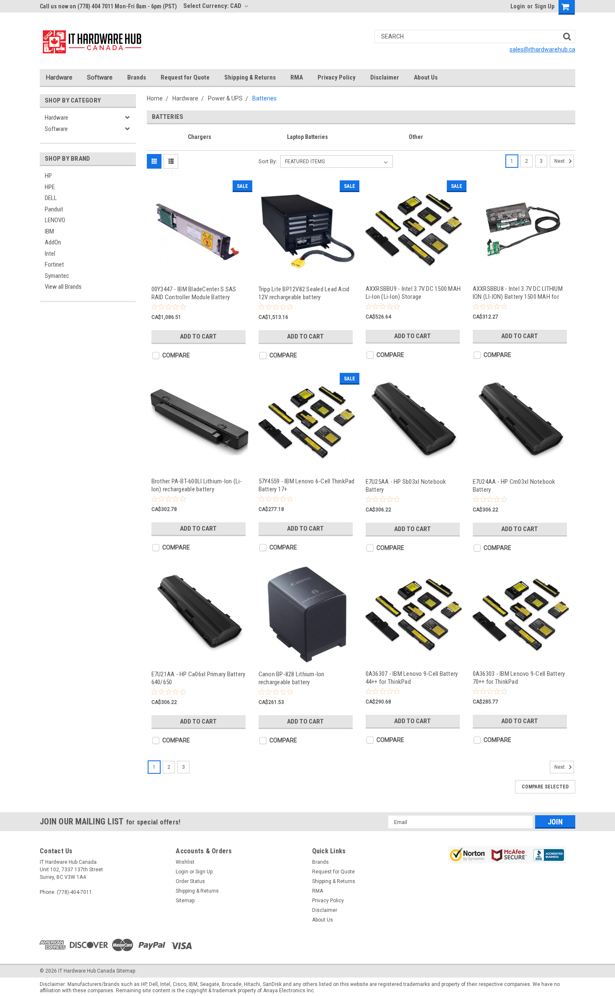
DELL (51, 198)
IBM (49, 231)
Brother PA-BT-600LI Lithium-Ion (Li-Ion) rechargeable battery (196, 485)
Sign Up (544, 6)
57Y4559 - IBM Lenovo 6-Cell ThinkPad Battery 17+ (307, 485)
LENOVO (55, 220)
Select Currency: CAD (213, 6)
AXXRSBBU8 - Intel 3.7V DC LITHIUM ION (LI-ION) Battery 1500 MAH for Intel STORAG (518, 292)
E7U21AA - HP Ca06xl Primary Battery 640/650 (198, 678)
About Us (426, 77)
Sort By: (268, 161)
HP (48, 176)
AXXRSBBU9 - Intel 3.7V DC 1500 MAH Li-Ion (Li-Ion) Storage (413, 292)
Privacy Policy (337, 77)
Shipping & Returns (250, 77)
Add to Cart (198, 336)
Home (155, 98)
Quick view (199, 271)
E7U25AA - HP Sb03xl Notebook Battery (406, 485)
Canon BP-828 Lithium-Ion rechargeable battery (292, 678)
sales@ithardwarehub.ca (542, 49)
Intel (50, 253)
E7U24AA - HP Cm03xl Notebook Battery (514, 485)
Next (560, 161)
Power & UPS (225, 98)
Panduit (54, 209)
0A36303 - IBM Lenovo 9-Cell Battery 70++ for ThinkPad (519, 677)
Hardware (59, 77)
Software (100, 77)
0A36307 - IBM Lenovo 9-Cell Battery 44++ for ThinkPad (412, 677)
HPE (50, 187)
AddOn (53, 242)
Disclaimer (384, 77)
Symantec (57, 276)
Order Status (190, 881)
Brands (136, 77)
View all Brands (63, 286)
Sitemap (185, 901)
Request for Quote (185, 77)
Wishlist (185, 862)
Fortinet (54, 264)
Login (517, 6)
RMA (296, 77)
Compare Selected (545, 787)
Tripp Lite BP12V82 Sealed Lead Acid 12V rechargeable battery (304, 293)
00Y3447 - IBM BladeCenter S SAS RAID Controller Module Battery (193, 293)
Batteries (264, 98)
